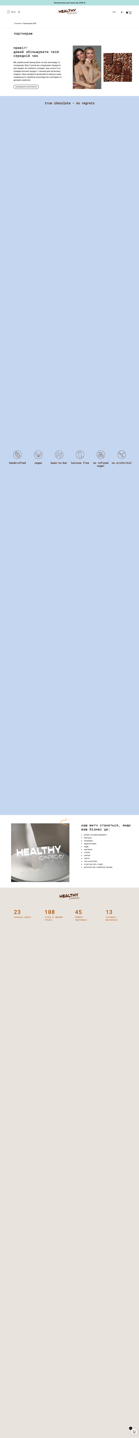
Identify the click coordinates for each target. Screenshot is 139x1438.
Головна (17, 23)
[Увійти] (122, 12)
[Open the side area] (11, 12)
